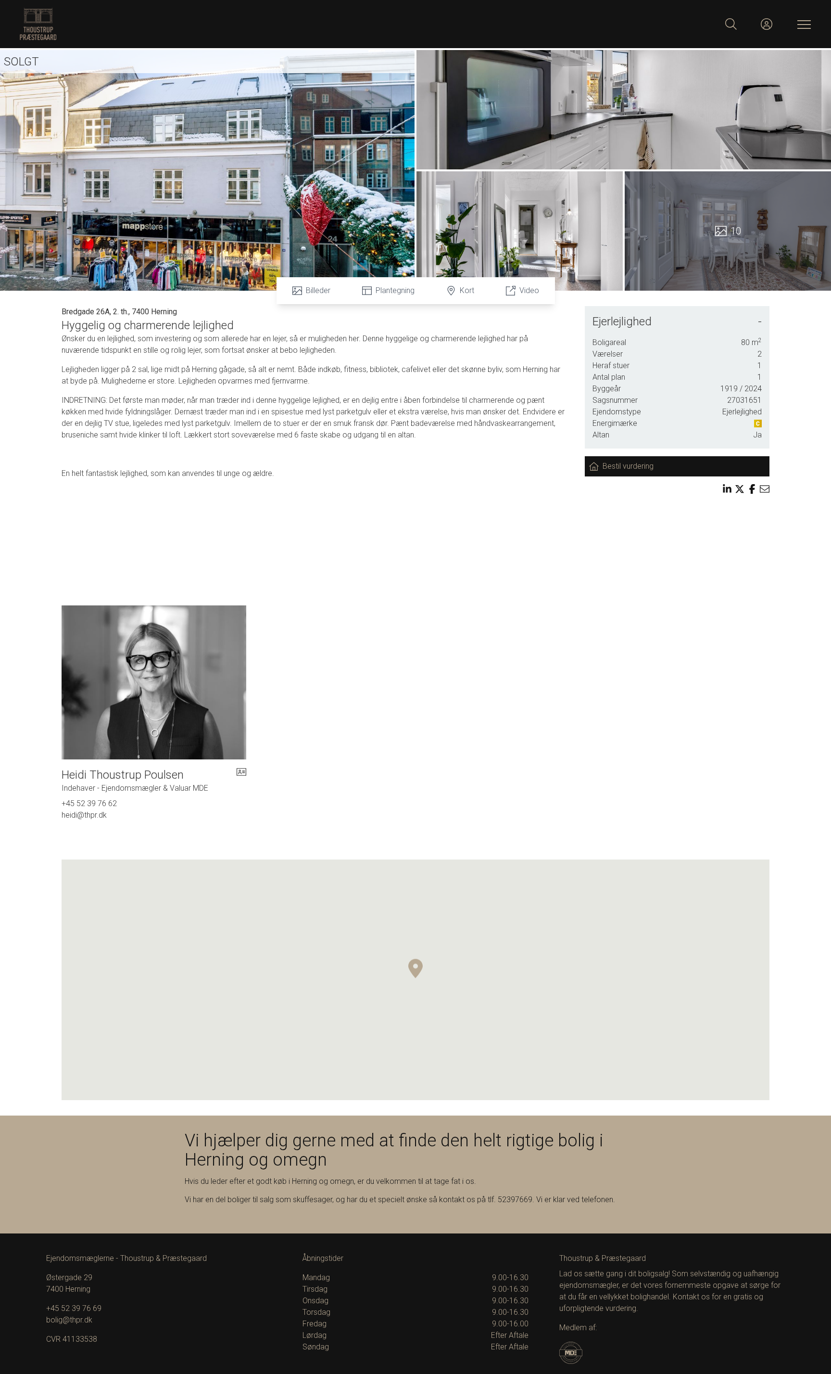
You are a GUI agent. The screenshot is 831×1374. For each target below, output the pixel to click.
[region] (415, 980)
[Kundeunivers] (766, 24)
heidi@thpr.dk (84, 815)
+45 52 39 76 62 (89, 803)
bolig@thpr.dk (69, 1319)
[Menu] (802, 24)
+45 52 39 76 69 (73, 1308)
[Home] (217, 24)
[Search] (731, 24)
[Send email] (764, 489)
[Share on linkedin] (727, 489)
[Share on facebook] (752, 489)
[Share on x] (739, 489)
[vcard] (241, 780)
